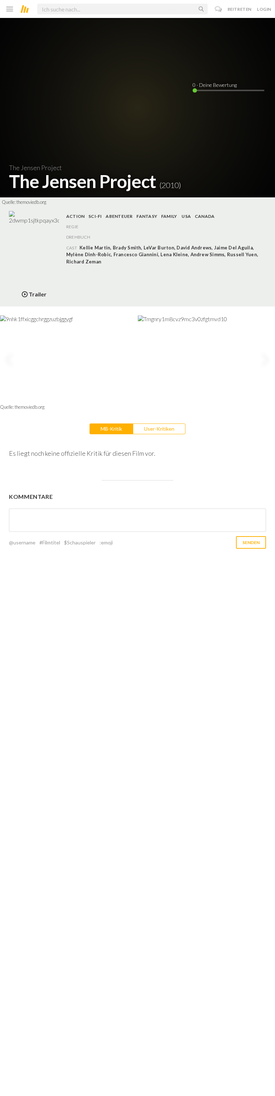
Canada (204, 216)
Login (264, 9)
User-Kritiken (159, 429)
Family (169, 216)
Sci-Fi (95, 216)
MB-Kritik (111, 429)
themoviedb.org (31, 202)
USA (186, 216)
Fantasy (146, 216)
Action (75, 216)
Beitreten (240, 9)
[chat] (218, 9)
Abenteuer (119, 216)
